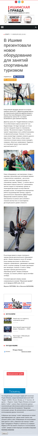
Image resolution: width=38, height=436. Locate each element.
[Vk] (19, 2)
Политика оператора (7, 429)
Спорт (7, 34)
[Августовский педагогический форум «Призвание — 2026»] (8, 329)
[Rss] (22, 2)
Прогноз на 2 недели (26, 351)
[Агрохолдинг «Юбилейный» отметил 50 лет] (8, 338)
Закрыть (4, 433)
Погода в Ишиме (18, 350)
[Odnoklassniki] (16, 2)
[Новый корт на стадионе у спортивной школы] (8, 321)
